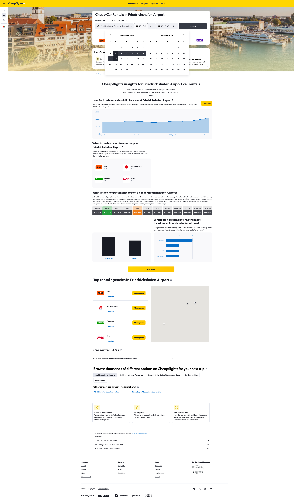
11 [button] (138, 53)
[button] (3, 3)
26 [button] (143, 64)
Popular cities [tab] (100, 380)
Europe (100, 74)
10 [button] (132, 53)
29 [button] (121, 70)
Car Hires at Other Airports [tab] (105, 375)
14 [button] (116, 59)
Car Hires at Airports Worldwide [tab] (131, 375)
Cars (93, 74)
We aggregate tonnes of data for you (109, 444)
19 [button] (143, 59)
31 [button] (184, 70)
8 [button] (121, 53)
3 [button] (132, 48)
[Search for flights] (4, 10)
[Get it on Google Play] (198, 467)
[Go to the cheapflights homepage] (16, 3)
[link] (206, 103)
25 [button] (138, 64)
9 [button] (126, 53)
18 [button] (138, 59)
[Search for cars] (4, 15)
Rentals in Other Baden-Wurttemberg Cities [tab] (164, 375)
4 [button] (137, 48)
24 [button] (132, 64)
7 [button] (115, 53)
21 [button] (116, 64)
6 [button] (110, 53)
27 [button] (110, 70)
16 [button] (127, 59)
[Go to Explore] (4, 20)
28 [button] (115, 70)
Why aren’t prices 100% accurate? (108, 449)
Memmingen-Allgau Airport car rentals (146, 392)
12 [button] (143, 53)
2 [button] (126, 48)
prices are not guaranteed (139, 434)
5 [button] (143, 48)
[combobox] (101, 21)
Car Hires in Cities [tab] (191, 375)
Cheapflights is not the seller (106, 440)
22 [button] (121, 64)
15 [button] (121, 59)
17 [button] (132, 59)
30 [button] (127, 70)
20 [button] (110, 64)
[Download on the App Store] (198, 472)
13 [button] (110, 59)
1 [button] (121, 48)
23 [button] (127, 64)
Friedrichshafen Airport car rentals (106, 392)
